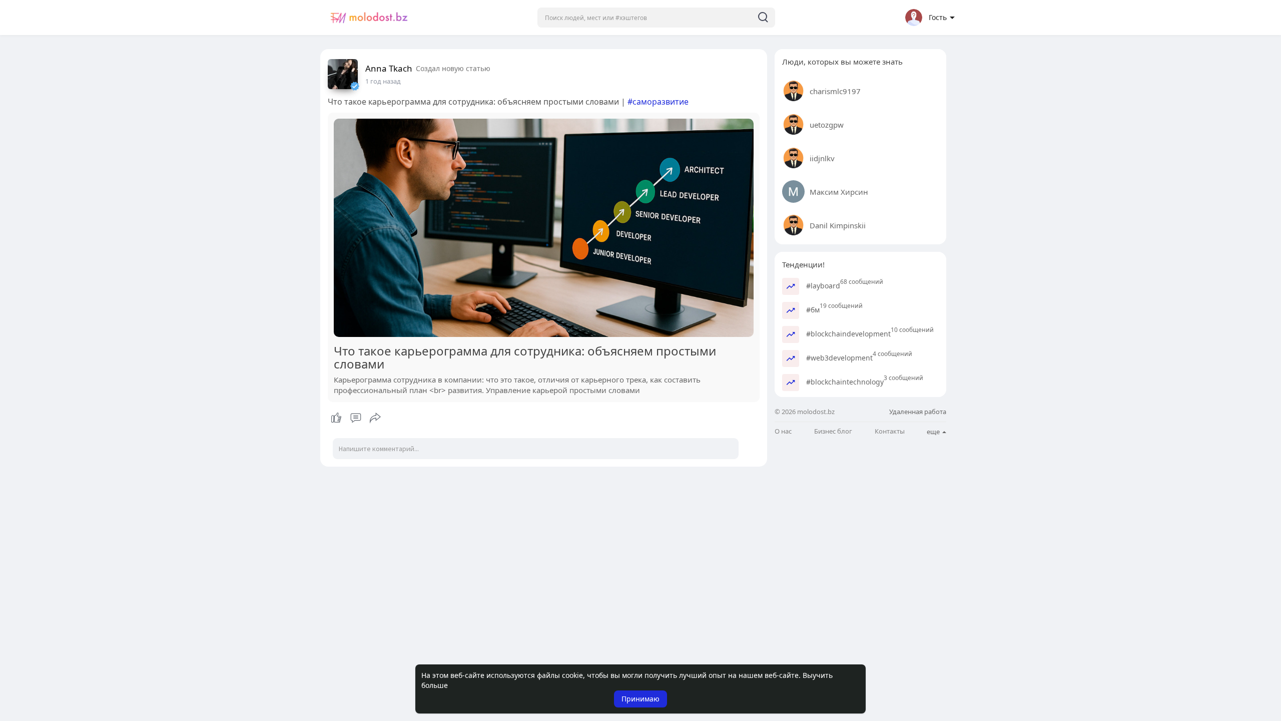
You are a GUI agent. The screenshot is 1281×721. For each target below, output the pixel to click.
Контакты (890, 431)
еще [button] (934, 431)
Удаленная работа (917, 411)
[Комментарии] (355, 418)
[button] (656, 18)
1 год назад (383, 81)
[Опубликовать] (375, 418)
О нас (783, 431)
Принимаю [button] (640, 698)
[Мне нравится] (355, 418)
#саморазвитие (658, 101)
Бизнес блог (833, 431)
